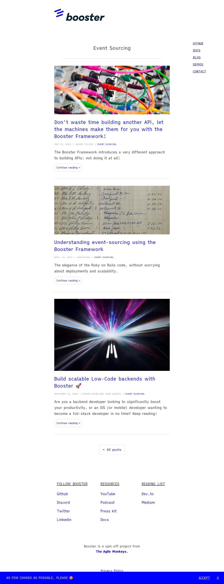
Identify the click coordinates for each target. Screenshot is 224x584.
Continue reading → (68, 167)
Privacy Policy (112, 571)
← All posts (112, 450)
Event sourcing (107, 144)
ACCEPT (204, 578)
